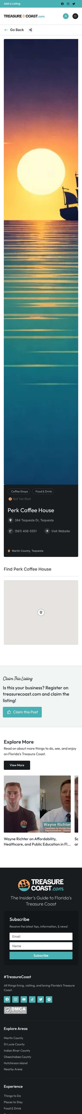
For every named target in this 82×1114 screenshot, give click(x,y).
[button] (30, 30)
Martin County (13, 1038)
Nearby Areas (13, 1069)
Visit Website (60, 531)
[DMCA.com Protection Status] (15, 1013)
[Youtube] (24, 999)
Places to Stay (13, 1102)
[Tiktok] (32, 999)
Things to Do (12, 1096)
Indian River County (17, 1051)
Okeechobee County (17, 1057)
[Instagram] (68, 3)
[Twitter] (74, 3)
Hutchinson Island (15, 1063)
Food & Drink (12, 1108)
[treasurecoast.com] (75, 16)
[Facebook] (62, 3)
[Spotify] (49, 999)
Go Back (17, 30)
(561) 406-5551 (26, 531)
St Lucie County (14, 1044)
